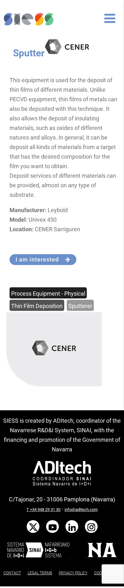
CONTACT (12, 573)
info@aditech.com (81, 509)
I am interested (40, 259)
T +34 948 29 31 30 (43, 509)
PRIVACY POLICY (73, 573)
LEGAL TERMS (40, 573)
